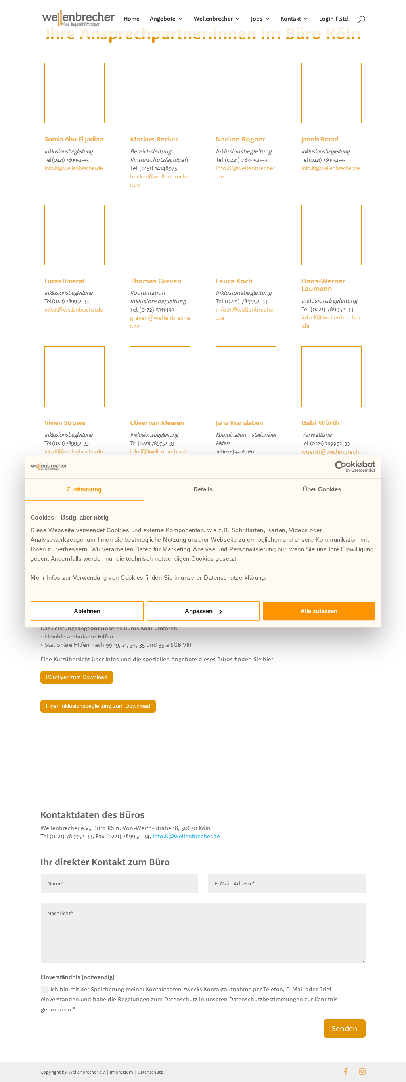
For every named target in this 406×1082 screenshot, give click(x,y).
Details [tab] (203, 489)
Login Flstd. (334, 19)
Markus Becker (154, 138)
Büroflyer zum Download (76, 677)
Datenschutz (150, 1072)
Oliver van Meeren (157, 422)
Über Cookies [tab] (322, 489)
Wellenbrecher (213, 19)
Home (132, 19)
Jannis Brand (319, 138)
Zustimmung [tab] (84, 489)
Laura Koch (234, 280)
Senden (344, 1028)
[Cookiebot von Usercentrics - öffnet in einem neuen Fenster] (340, 466)
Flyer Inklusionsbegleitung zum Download (98, 706)
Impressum (121, 1072)
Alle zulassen (319, 611)
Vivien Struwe (64, 422)
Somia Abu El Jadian (73, 138)
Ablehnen (87, 611)
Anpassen (199, 611)
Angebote (163, 19)
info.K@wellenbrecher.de (73, 168)
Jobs (256, 19)
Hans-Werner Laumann (323, 284)
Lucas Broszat (64, 280)
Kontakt (291, 19)
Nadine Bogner (240, 138)
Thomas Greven (156, 280)
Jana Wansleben (239, 422)
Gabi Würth (320, 422)
